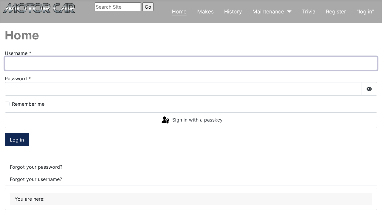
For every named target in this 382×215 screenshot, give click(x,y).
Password (18, 79)
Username (18, 53)
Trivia (308, 11)
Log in (17, 140)
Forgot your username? (36, 179)
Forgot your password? (36, 167)
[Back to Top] (371, 204)
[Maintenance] (288, 12)
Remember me (28, 104)
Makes (205, 11)
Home (179, 11)
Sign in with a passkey (197, 120)
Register (336, 11)
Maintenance (268, 11)
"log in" (365, 11)
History (233, 11)
